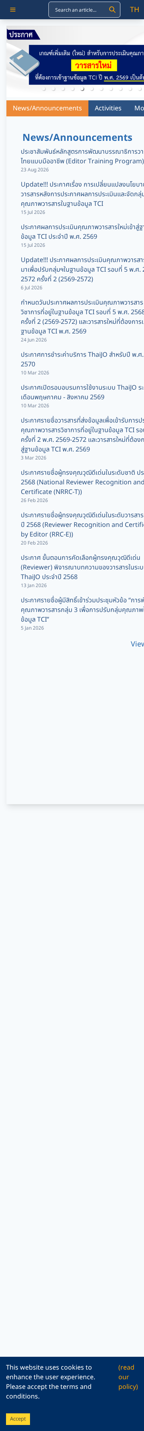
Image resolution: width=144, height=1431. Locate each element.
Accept (18, 1419)
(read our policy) (128, 1377)
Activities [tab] (108, 108)
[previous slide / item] (12, 61)
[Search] (112, 10)
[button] (43, 88)
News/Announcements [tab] (47, 108)
